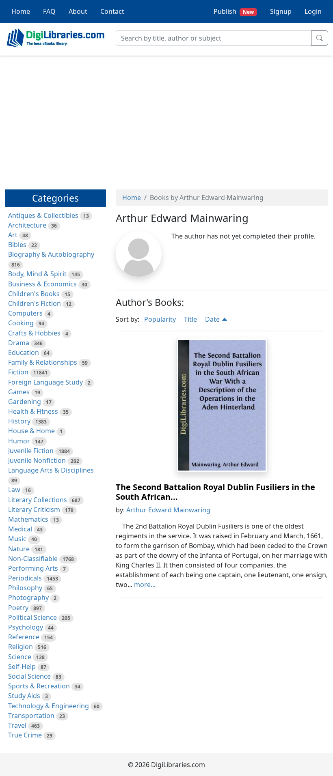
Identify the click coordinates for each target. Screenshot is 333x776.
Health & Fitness (33, 411)
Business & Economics (42, 283)
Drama (18, 342)
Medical (20, 528)
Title (190, 319)
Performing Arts (33, 568)
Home (20, 11)
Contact (112, 11)
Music (17, 538)
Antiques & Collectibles (43, 215)
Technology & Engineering (48, 705)
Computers (25, 313)
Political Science (32, 617)
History (19, 421)
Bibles (17, 244)
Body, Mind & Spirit (37, 273)
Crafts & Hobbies (34, 333)
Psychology (25, 627)
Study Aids (24, 695)
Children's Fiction (34, 303)
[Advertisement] (166, 119)
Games (19, 391)
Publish (234, 11)
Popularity (160, 319)
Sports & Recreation (39, 685)
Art (12, 234)
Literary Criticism (34, 509)
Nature (19, 548)
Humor (19, 440)
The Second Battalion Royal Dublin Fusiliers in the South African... (215, 492)
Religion (20, 646)
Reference (23, 636)
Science (19, 656)
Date (213, 319)
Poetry (18, 607)
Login (313, 11)
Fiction (18, 372)
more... (145, 584)
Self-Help (22, 666)
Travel (17, 725)
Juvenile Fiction (31, 450)
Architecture (27, 225)
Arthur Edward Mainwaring (168, 509)
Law (14, 489)
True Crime (25, 735)
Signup (281, 11)
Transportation (31, 715)
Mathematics (28, 519)
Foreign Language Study (45, 382)
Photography (28, 597)
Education (23, 352)
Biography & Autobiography (51, 254)
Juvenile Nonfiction (37, 460)
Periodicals (25, 578)
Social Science (29, 676)
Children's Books (34, 293)
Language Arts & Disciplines (51, 470)
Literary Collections (37, 499)
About (78, 11)
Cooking (21, 322)
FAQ (49, 11)
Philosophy (25, 587)
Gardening (24, 401)
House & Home (31, 430)
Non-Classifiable (33, 558)
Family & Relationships (42, 362)
